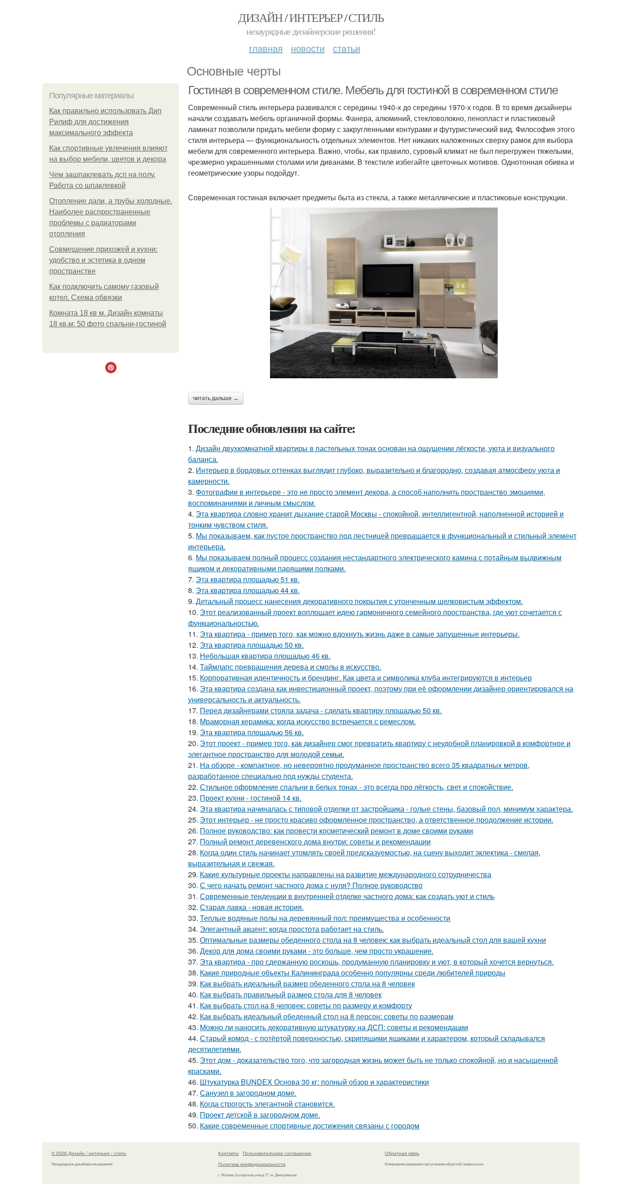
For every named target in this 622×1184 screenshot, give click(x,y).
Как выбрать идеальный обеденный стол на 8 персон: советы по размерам (327, 1016)
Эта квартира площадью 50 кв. (252, 645)
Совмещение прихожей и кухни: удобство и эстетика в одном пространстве (103, 260)
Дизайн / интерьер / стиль (310, 17)
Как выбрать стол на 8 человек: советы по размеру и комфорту (306, 1005)
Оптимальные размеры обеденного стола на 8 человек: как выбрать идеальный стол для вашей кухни (373, 940)
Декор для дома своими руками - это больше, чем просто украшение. (316, 950)
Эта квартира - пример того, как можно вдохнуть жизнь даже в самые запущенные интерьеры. (360, 634)
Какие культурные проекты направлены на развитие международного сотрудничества (345, 874)
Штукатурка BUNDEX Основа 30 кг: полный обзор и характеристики (314, 1082)
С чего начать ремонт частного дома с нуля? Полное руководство (311, 885)
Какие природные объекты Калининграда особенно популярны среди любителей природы (352, 972)
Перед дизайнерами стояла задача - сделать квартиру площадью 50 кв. (321, 710)
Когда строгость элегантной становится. (267, 1103)
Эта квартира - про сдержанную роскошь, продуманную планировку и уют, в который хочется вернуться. (377, 961)
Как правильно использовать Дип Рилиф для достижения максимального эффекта (105, 122)
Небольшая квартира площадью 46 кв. (265, 655)
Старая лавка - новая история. (252, 907)
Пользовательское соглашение (277, 1153)
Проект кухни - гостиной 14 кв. (250, 798)
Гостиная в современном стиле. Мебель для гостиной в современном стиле (372, 90)
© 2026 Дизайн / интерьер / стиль (88, 1153)
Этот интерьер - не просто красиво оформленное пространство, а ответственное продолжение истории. (376, 819)
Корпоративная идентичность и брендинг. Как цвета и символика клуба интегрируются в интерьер (366, 677)
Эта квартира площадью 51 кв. (248, 579)
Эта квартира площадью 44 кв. (248, 590)
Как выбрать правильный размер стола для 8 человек (291, 994)
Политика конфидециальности (252, 1164)
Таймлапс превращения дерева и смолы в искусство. (290, 666)
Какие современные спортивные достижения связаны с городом (309, 1125)
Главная (266, 48)
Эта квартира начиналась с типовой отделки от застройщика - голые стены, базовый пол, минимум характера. (386, 808)
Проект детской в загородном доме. (260, 1114)
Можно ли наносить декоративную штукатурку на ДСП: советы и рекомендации (334, 1027)
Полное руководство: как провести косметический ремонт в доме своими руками (336, 830)
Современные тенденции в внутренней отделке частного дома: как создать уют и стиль (347, 896)
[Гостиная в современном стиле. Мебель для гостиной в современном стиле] (384, 293)
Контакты (228, 1153)
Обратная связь (402, 1153)
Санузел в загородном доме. (248, 1092)
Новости (308, 48)
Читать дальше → (216, 398)
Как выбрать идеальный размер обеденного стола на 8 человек (307, 983)
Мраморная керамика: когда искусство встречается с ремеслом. (308, 721)
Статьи (346, 48)
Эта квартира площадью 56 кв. (252, 732)
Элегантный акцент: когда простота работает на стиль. (292, 929)
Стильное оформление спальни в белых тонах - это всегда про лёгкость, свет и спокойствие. (356, 787)
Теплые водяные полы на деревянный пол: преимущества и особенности (325, 918)
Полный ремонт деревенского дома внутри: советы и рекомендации (315, 841)
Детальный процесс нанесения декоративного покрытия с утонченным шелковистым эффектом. (359, 601)
